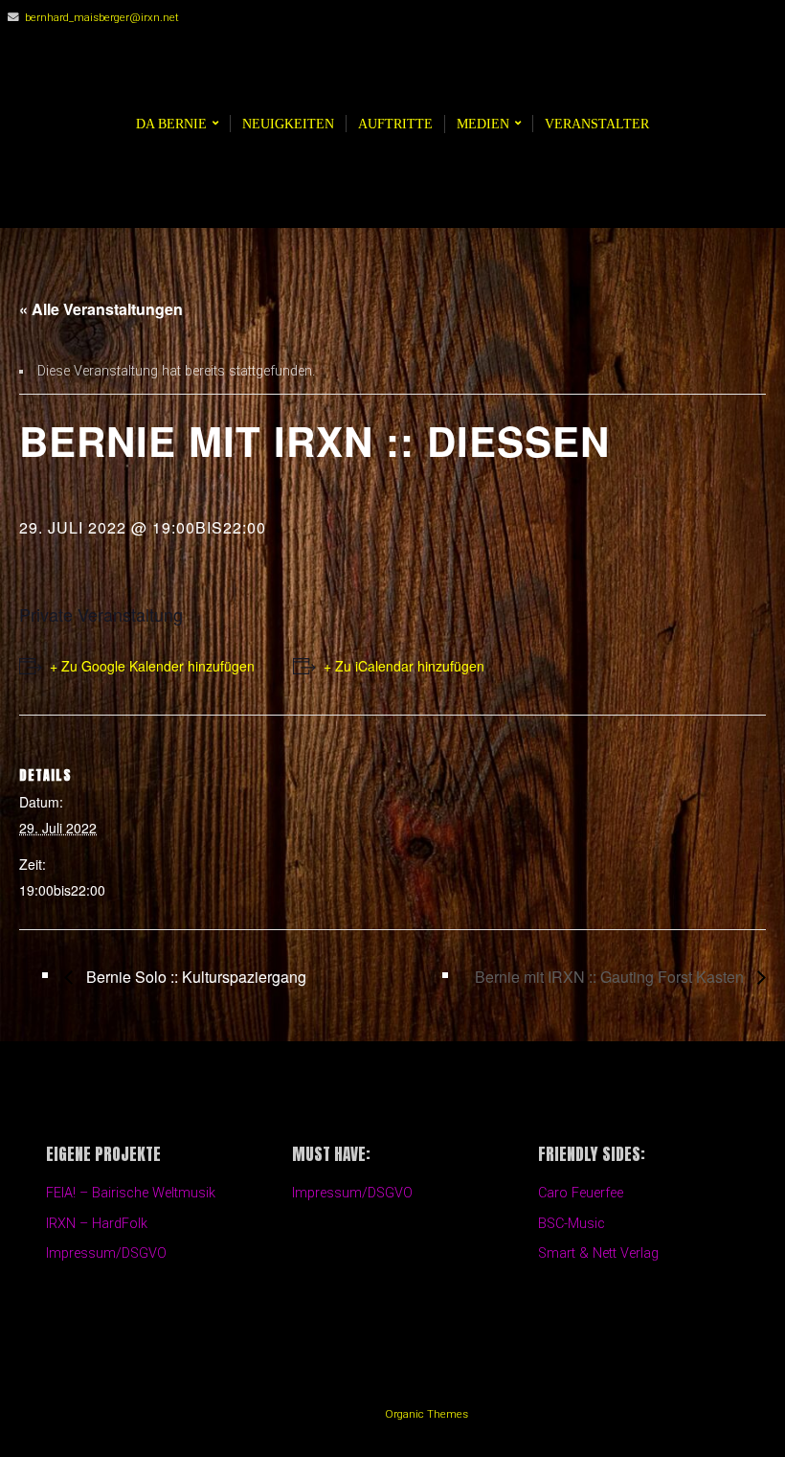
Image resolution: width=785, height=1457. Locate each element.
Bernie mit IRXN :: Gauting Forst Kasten (611, 977)
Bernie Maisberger (401, 75)
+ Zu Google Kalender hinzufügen (152, 665)
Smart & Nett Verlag (598, 1253)
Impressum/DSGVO (106, 1253)
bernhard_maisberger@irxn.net (102, 17)
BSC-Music (571, 1224)
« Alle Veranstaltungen (101, 309)
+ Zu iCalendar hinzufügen (404, 665)
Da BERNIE (171, 123)
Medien (483, 123)
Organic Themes (426, 1414)
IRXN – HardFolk (96, 1224)
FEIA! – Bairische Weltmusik (130, 1193)
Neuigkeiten (288, 123)
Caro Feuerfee (580, 1193)
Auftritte (395, 123)
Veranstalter (597, 123)
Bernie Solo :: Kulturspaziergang (194, 977)
